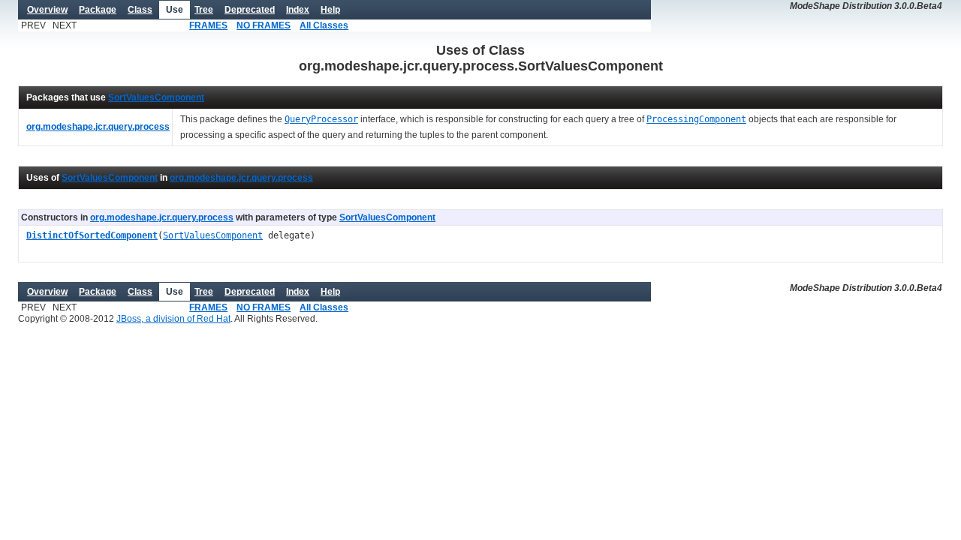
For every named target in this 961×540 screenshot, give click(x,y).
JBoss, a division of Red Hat (173, 319)
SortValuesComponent (156, 97)
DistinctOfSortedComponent (92, 235)
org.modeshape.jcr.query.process (241, 177)
